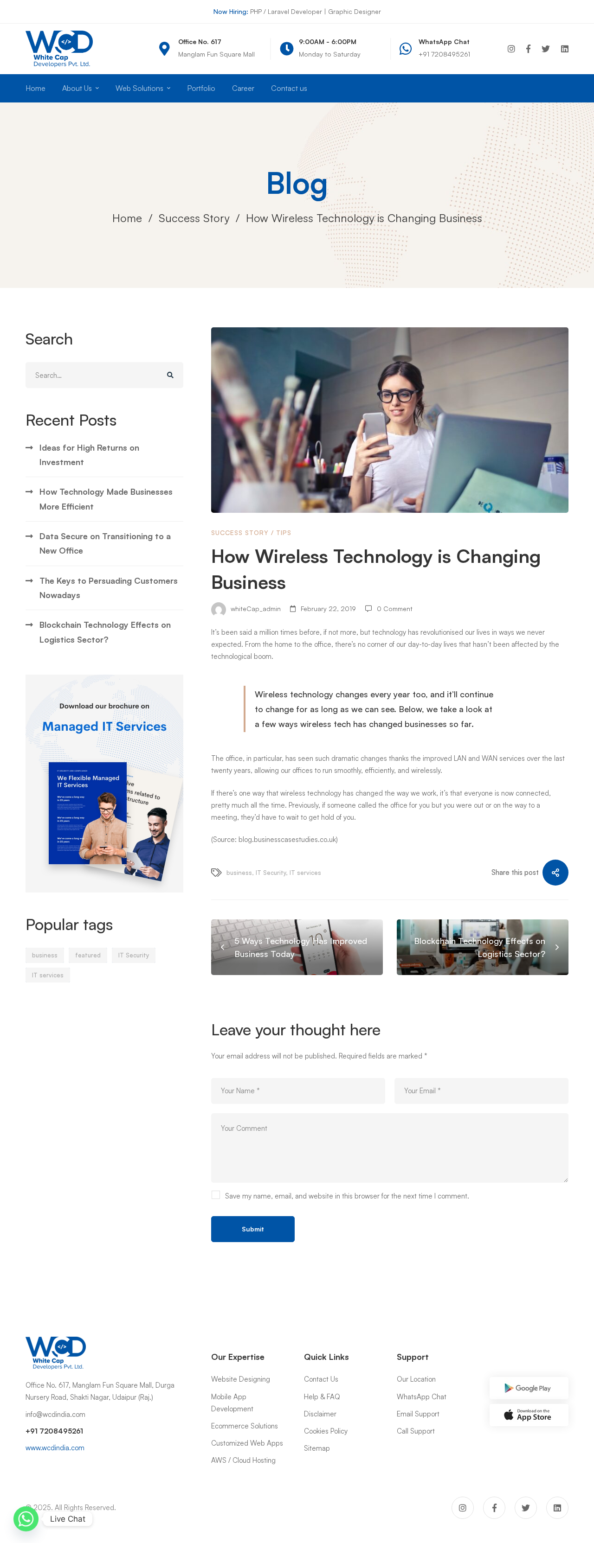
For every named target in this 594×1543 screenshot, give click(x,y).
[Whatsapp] (26, 1518)
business (45, 955)
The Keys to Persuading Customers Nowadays (108, 587)
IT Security (133, 955)
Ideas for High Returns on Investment (89, 454)
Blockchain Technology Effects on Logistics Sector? (105, 631)
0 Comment (395, 608)
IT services (48, 975)
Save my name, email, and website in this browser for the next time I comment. (347, 1196)
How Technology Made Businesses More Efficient (106, 498)
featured (88, 955)
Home (127, 218)
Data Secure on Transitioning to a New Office (105, 543)
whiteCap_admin (255, 608)
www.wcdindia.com (55, 1447)
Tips (283, 532)
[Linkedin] (564, 49)
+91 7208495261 (54, 1431)
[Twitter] (546, 49)
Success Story (194, 218)
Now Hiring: (230, 11)
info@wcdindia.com (55, 1414)
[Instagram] (511, 49)
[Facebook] (528, 49)
